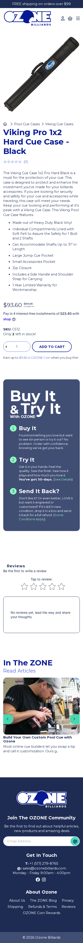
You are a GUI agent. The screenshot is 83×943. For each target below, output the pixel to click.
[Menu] (78, 19)
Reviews (68, 907)
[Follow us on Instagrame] (44, 880)
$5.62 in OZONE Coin (34, 357)
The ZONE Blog (43, 900)
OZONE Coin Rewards (41, 913)
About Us (17, 900)
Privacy (68, 900)
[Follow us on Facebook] (38, 880)
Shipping (15, 907)
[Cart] (70, 19)
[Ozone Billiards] (28, 19)
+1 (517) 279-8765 (44, 863)
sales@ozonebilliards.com (44, 868)
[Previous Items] (8, 719)
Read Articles (19, 671)
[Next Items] (75, 719)
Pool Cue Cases (27, 124)
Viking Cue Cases (59, 124)
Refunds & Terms (42, 907)
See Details (63, 479)
